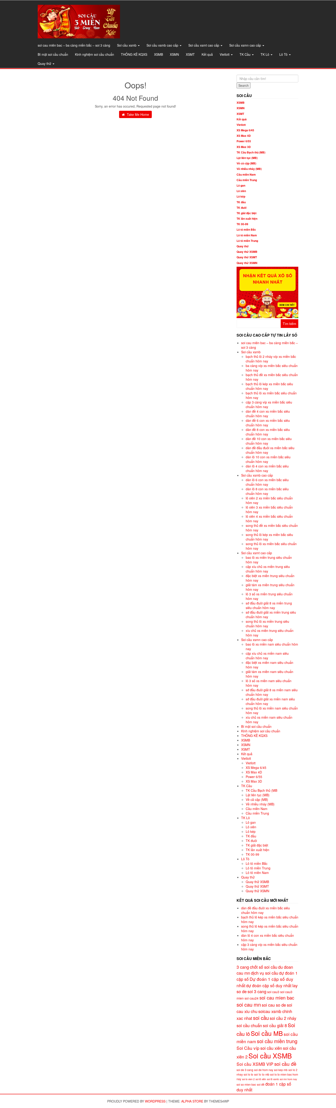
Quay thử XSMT (247, 257)
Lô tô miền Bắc (246, 229)
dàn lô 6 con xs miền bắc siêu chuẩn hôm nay (267, 482)
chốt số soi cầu (263, 967)
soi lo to (248, 1074)
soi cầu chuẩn (249, 1025)
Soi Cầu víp (248, 1048)
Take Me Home (137, 114)
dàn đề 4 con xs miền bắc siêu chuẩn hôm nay (268, 413)
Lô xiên (241, 191)
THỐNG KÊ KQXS (134, 54)
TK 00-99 (242, 224)
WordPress (155, 1101)
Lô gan (241, 185)
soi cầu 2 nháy (283, 1018)
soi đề (260, 1084)
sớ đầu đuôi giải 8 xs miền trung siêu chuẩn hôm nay (269, 605)
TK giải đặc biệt (246, 213)
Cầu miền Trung (247, 180)
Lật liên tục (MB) (247, 158)
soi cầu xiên (271, 1048)
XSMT (190, 54)
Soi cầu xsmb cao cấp (163, 45)
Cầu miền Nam (246, 174)
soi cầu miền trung (277, 1041)
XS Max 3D (244, 147)
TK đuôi (241, 208)
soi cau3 (273, 991)
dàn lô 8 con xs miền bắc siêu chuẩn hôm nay (267, 491)
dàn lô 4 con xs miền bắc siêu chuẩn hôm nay (267, 468)
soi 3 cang (257, 991)
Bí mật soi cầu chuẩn (53, 54)
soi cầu (261, 1017)
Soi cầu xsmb (127, 45)
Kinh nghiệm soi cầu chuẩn (94, 54)
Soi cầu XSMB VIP (255, 1064)
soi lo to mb (261, 1074)
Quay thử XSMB (247, 252)
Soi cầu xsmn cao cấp (245, 45)
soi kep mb (281, 1070)
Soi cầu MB (267, 1033)
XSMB (158, 54)
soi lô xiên (261, 1079)
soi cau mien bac (276, 997)
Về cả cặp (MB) (246, 163)
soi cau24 (252, 998)
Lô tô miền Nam (247, 235)
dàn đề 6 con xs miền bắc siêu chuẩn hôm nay (268, 422)
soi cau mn (249, 1004)
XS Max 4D (244, 136)
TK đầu (241, 202)
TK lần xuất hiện (247, 218)
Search (243, 85)
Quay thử (45, 63)
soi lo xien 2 (248, 1079)
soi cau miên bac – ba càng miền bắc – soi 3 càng (74, 45)
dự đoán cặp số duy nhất (268, 985)
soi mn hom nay (288, 1079)
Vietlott (225, 54)
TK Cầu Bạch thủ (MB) (251, 152)
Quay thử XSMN (247, 263)
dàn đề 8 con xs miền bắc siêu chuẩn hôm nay (268, 431)
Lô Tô (283, 54)
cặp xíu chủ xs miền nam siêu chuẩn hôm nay (267, 655)
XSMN (174, 54)
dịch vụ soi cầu (264, 973)
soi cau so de (274, 1005)
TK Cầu (245, 54)
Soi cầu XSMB (270, 1055)
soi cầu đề (285, 1063)
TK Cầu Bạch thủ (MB (261, 790)
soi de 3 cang (245, 1070)
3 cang (243, 967)
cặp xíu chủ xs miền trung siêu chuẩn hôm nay (268, 568)
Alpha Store (192, 1101)
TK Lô (265, 54)
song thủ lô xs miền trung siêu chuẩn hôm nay (267, 623)
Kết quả (207, 54)
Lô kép (241, 196)
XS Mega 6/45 (245, 130)
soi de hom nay (263, 1070)
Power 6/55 (244, 141)
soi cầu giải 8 (275, 1025)
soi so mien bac (246, 1084)
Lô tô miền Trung (247, 241)
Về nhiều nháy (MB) (249, 169)
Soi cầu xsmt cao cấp (204, 45)
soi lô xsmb (273, 1079)
